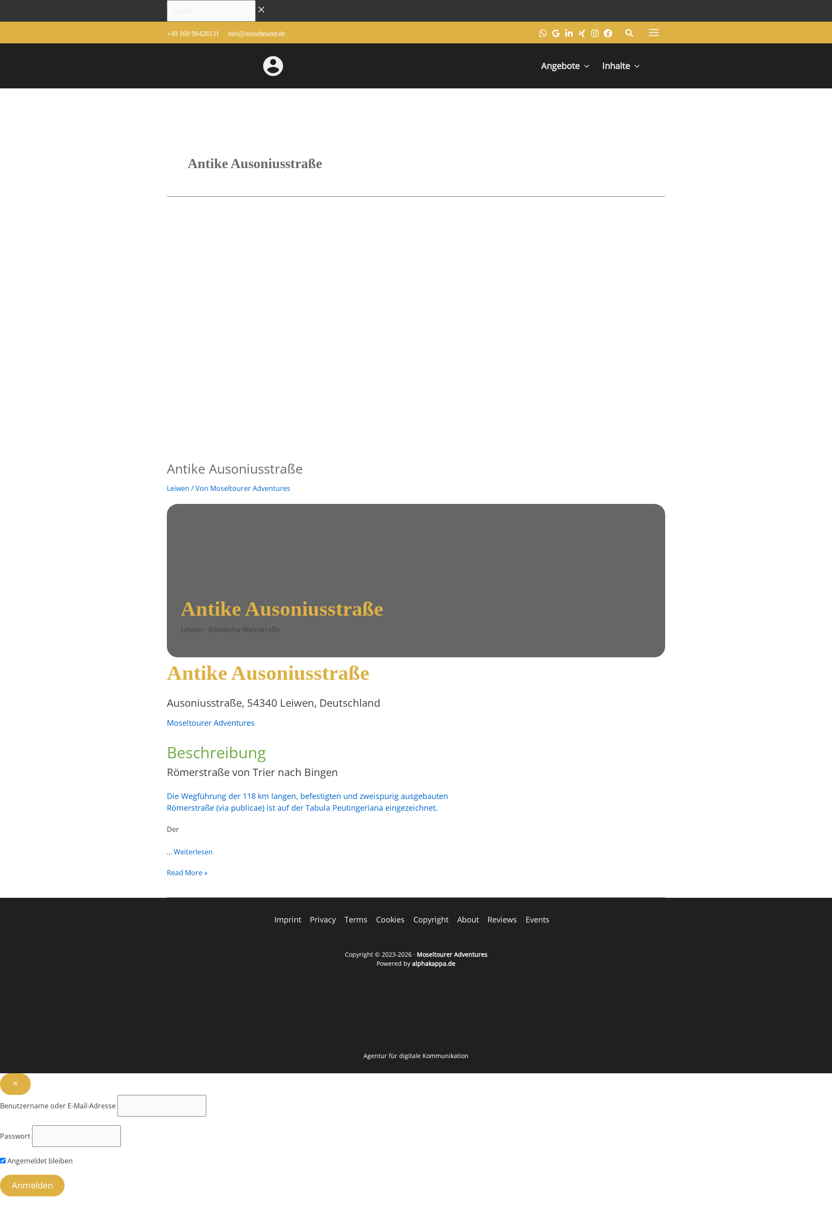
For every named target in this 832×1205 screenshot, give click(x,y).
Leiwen (178, 488)
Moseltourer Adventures (211, 723)
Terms (355, 919)
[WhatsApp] (543, 33)
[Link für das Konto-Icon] (273, 66)
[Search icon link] (629, 34)
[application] (584, 66)
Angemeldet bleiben (39, 1161)
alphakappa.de (433, 963)
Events (537, 919)
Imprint (287, 919)
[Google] (556, 33)
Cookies (390, 919)
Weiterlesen (193, 852)
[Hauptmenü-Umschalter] (654, 32)
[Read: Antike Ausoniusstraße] (388, 331)
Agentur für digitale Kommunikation (416, 1056)
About (468, 919)
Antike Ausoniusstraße (235, 468)
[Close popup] (15, 1084)
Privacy (323, 919)
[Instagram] (595, 33)
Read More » (187, 872)
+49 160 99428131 (193, 33)
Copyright (430, 919)
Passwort (15, 1136)
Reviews (502, 919)
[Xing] (582, 33)
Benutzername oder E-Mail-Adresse (58, 1106)
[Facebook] (608, 33)
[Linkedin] (569, 33)
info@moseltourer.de (256, 33)
